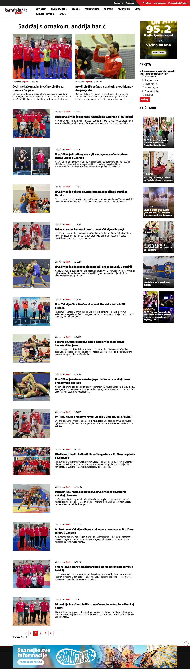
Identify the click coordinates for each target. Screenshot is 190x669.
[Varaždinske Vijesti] (16, 10)
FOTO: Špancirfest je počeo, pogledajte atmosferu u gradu (158, 178)
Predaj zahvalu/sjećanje (178, 3)
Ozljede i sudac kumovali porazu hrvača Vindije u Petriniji (89, 229)
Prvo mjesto (150, 76)
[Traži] (156, 11)
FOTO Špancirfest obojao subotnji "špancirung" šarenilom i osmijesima (156, 142)
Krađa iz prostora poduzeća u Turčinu (158, 283)
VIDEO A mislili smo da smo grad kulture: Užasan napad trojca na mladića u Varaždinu (158, 212)
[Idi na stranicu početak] (15, 633)
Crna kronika (92, 9)
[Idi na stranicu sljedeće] (55, 633)
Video (138, 9)
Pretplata (147, 3)
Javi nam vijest (160, 3)
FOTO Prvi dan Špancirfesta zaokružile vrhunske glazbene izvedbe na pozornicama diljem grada (158, 316)
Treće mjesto (151, 84)
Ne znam (149, 95)
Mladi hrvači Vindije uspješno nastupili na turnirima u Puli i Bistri (94, 116)
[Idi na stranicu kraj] (61, 633)
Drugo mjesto (151, 80)
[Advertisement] (158, 374)
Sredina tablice (152, 91)
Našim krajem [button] (58, 9)
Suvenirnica (118, 3)
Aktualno (41, 9)
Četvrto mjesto (152, 87)
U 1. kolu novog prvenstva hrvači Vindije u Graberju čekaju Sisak (93, 417)
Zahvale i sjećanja (45, 14)
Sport (25, 82)
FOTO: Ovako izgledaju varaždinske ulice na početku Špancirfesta (158, 247)
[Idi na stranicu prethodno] (20, 633)
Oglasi (62, 14)
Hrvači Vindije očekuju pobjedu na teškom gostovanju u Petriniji (93, 266)
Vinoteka (130, 3)
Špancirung (124, 9)
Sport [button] (75, 9)
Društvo (108, 9)
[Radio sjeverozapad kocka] (158, 40)
